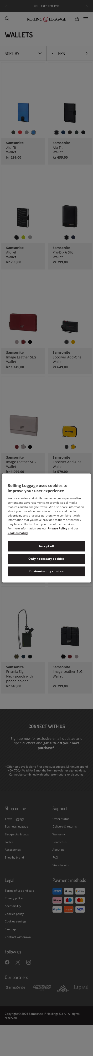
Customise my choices (46, 571)
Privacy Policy (57, 528)
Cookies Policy (18, 533)
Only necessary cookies (46, 559)
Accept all (46, 546)
